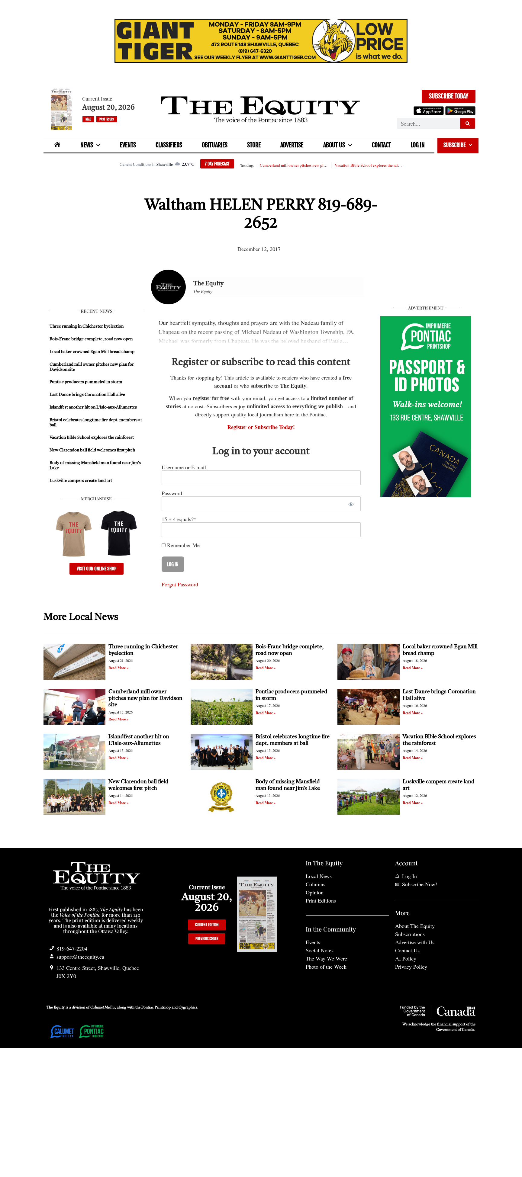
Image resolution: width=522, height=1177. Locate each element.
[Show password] (351, 503)
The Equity (208, 284)
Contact (381, 145)
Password (172, 493)
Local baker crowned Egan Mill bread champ (92, 352)
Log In (418, 145)
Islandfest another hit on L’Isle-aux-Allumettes (93, 407)
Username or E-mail (184, 467)
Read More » (118, 667)
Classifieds (169, 145)
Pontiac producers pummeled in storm (86, 382)
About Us (334, 145)
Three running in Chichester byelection (87, 326)
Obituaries (214, 145)
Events (128, 145)
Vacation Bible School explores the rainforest (368, 165)
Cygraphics (188, 1007)
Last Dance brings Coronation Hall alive (87, 395)
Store (254, 145)
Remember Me (183, 545)
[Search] (467, 123)
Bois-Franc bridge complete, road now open (91, 339)
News (86, 145)
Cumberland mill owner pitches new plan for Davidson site (293, 165)
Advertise (291, 145)
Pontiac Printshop (156, 1007)
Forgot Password (180, 584)
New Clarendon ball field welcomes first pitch (93, 450)
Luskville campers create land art (81, 481)
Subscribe (454, 145)
